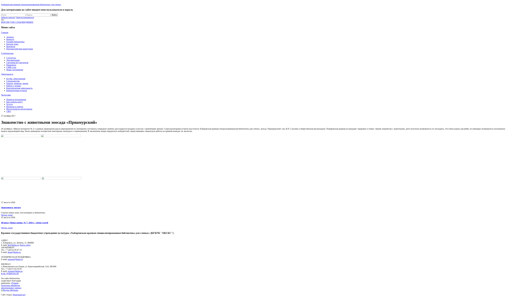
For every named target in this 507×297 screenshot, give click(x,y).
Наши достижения (14, 70)
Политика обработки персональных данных (11, 286)
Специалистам (13, 81)
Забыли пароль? (8, 17)
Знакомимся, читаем (11, 207)
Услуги (9, 104)
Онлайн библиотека (15, 42)
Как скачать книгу (14, 102)
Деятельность (7, 74)
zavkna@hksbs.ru (15, 271)
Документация (13, 60)
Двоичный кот (18, 295)
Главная (4, 32)
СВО (8, 111)
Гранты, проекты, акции (17, 83)
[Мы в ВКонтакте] (4, 276)
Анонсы (10, 37)
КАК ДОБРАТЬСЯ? (10, 273)
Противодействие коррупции (19, 49)
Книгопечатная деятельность (19, 88)
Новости (10, 39)
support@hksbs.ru (15, 259)
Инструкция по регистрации (19, 109)
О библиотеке (7, 53)
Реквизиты (11, 65)
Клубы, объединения (15, 79)
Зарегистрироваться (25, 17)
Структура (11, 58)
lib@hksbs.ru (13, 245)
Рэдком (15, 283)
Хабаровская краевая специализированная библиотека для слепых (31, 4)
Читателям (6, 95)
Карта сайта (25, 245)
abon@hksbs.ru (14, 252)
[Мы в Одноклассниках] (2, 276)
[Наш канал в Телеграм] (6, 276)
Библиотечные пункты (16, 90)
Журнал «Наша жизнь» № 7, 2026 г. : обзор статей (24, 223)
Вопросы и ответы (14, 107)
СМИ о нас (11, 67)
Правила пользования (16, 99)
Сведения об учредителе (17, 62)
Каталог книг (12, 44)
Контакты (10, 46)
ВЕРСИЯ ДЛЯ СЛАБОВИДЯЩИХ (17, 22)
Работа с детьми (13, 86)
